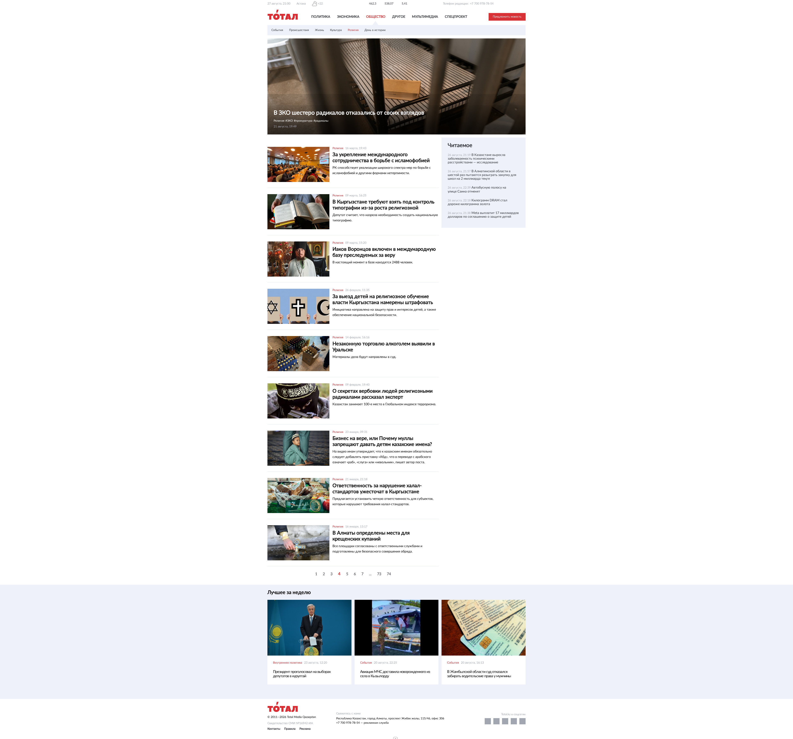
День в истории (375, 30)
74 (389, 574)
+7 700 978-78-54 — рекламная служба (362, 722)
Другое (398, 16)
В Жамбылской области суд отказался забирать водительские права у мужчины (479, 674)
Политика (320, 16)
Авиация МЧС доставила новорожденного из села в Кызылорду (395, 674)
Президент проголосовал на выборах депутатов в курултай (302, 674)
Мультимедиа (425, 16)
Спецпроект (456, 16)
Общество (375, 16)
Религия (353, 30)
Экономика (348, 16)
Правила (290, 728)
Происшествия (299, 30)
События (277, 30)
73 (379, 574)
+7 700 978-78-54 (482, 3)
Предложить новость (507, 16)
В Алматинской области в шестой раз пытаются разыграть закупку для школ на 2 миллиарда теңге (482, 175)
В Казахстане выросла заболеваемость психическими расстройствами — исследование (476, 158)
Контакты (273, 728)
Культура (336, 30)
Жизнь (319, 30)
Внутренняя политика (287, 662)
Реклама (305, 728)
